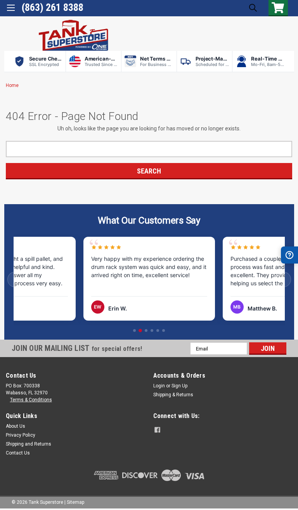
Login (159, 386)
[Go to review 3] (146, 330)
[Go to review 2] (140, 331)
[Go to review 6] (163, 330)
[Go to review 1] (134, 330)
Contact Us (18, 453)
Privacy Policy (20, 435)
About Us (15, 426)
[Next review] (283, 279)
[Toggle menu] (10, 10)
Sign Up (179, 386)
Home (12, 85)
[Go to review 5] (157, 330)
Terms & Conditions (31, 399)
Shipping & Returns (173, 394)
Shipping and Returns (28, 444)
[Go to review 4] (152, 330)
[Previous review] (15, 279)
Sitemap (75, 502)
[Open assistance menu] (289, 255)
